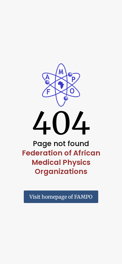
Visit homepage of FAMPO (61, 197)
